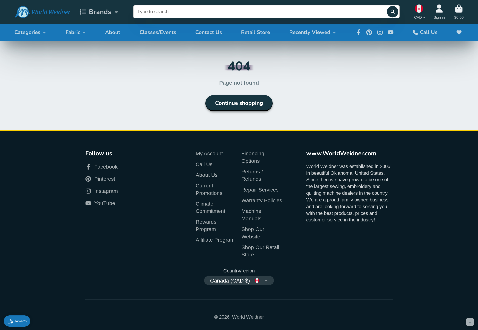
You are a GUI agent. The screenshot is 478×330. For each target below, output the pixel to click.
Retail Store (255, 32)
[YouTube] (391, 32)
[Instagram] (380, 32)
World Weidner (248, 317)
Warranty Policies (261, 200)
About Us (207, 175)
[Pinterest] (369, 32)
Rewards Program (206, 225)
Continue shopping (239, 103)
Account (439, 11)
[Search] (392, 11)
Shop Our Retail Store (260, 250)
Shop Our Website (252, 232)
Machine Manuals (251, 214)
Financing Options (252, 157)
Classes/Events (157, 32)
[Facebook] (358, 32)
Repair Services (260, 190)
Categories (27, 32)
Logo (42, 12)
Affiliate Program (215, 240)
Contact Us (208, 32)
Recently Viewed (309, 32)
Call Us (428, 32)
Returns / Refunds (252, 175)
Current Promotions (209, 189)
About (112, 32)
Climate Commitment (210, 207)
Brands (100, 11)
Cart (459, 11)
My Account (209, 153)
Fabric (73, 32)
